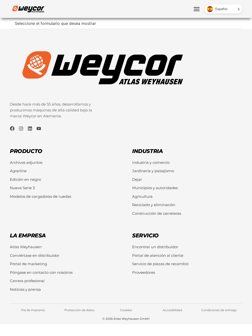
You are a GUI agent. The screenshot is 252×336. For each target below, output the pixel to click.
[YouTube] (38, 128)
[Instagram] (21, 128)
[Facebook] (12, 128)
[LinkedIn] (30, 128)
